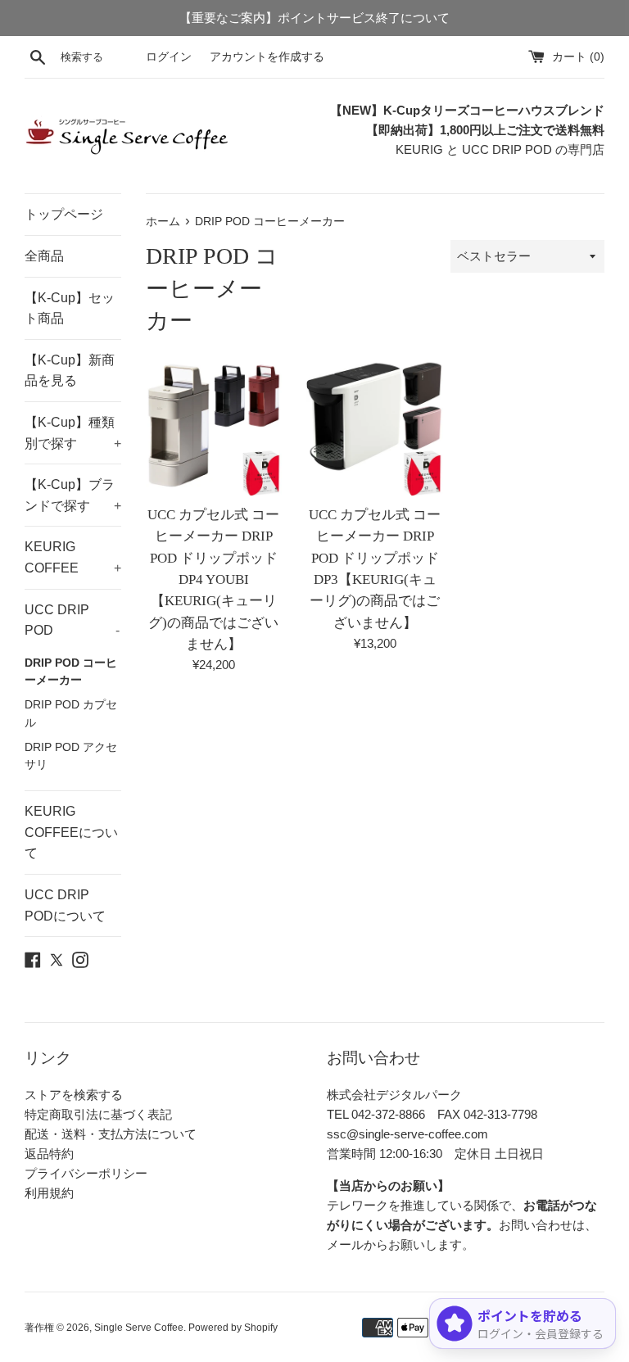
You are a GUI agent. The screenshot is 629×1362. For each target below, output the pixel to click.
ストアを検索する (74, 1095)
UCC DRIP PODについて (65, 905)
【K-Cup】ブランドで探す (73, 495)
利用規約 (49, 1193)
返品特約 (49, 1154)
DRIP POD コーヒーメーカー (71, 672)
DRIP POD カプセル (71, 714)
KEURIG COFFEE (73, 557)
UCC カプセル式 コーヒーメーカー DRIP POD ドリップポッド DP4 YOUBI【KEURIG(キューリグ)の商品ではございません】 (213, 579)
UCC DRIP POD (72, 620)
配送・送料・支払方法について (111, 1134)
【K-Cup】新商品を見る (70, 370)
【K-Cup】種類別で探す (73, 432)
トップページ (64, 214)
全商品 (44, 256)
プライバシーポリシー (86, 1173)
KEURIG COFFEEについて (71, 832)
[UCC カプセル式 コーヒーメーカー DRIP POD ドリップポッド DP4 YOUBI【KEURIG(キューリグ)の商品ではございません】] (214, 428)
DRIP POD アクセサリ (71, 756)
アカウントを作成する (267, 57)
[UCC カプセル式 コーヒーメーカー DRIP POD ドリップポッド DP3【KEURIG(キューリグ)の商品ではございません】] (374, 428)
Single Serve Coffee (138, 1327)
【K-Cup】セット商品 (70, 308)
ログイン (169, 57)
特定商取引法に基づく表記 (98, 1114)
